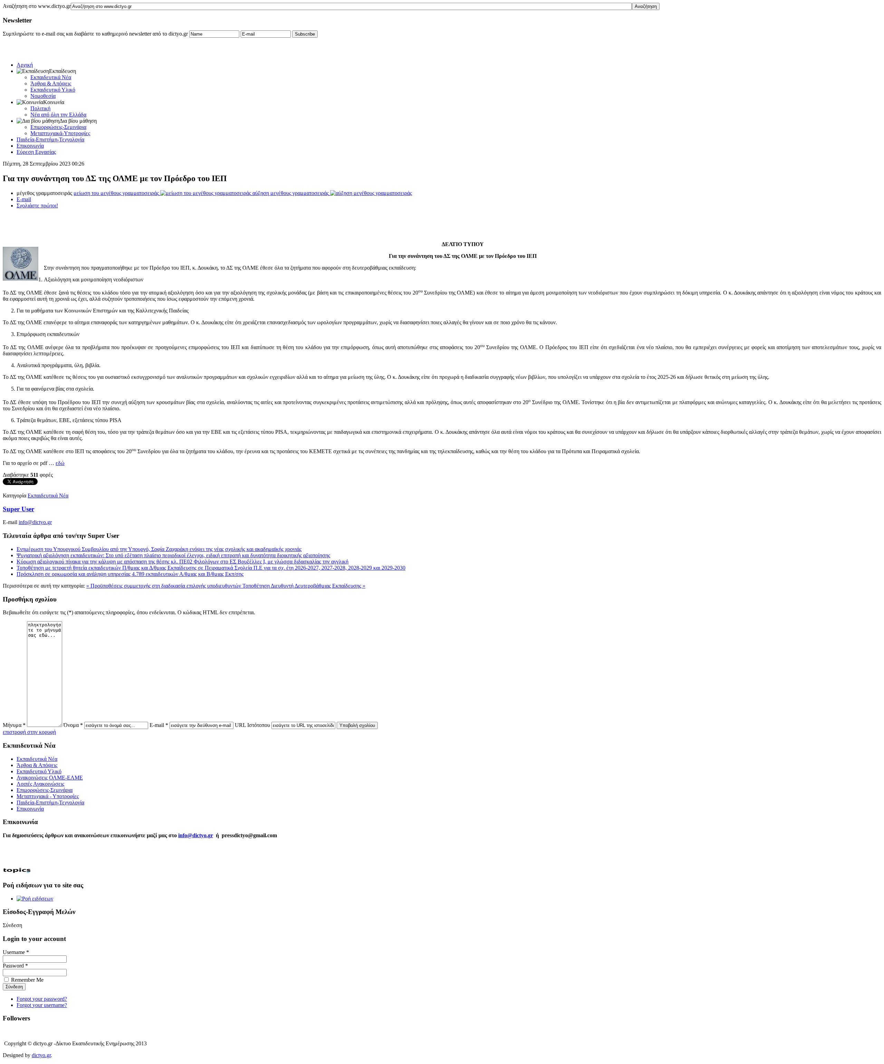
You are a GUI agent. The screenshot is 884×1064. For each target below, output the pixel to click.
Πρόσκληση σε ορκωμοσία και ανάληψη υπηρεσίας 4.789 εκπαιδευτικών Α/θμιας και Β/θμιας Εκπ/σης (130, 574)
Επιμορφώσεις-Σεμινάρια (58, 127)
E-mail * (159, 725)
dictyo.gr (41, 1055)
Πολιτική (40, 108)
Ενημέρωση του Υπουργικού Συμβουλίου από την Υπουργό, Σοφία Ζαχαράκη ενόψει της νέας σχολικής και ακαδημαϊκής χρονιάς (159, 549)
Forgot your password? (42, 999)
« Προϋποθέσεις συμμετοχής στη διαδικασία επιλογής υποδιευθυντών (164, 586)
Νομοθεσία (43, 96)
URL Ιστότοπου (252, 725)
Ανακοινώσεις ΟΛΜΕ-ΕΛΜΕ (50, 778)
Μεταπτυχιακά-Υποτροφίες (60, 133)
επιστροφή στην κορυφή (29, 732)
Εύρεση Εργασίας (36, 152)
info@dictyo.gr (35, 522)
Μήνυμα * (14, 725)
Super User (18, 509)
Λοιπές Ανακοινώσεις (40, 784)
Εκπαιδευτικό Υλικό (52, 90)
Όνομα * (73, 725)
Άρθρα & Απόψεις (50, 83)
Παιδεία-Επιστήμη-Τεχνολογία (50, 139)
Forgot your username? (42, 1005)
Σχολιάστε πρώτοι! (37, 205)
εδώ (60, 463)
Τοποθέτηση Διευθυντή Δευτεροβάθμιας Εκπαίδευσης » (303, 586)
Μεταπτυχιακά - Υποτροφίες (48, 796)
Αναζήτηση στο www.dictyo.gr (37, 6)
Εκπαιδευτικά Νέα (50, 77)
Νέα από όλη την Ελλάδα (58, 115)
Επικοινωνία (30, 146)
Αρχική (25, 65)
